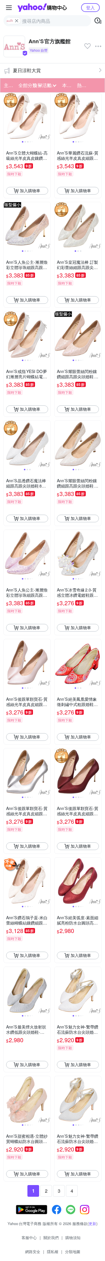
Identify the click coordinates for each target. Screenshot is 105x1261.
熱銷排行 (82, 85)
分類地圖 (72, 1251)
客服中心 (29, 1237)
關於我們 (51, 1237)
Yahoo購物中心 (42, 8)
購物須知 (72, 1237)
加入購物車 (30, 190)
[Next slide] (46, 116)
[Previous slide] (7, 116)
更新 (92, 1223)
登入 (90, 7)
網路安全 (32, 1251)
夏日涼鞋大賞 (27, 70)
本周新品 (67, 85)
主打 (8, 85)
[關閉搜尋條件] (16, 20)
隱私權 (52, 1251)
